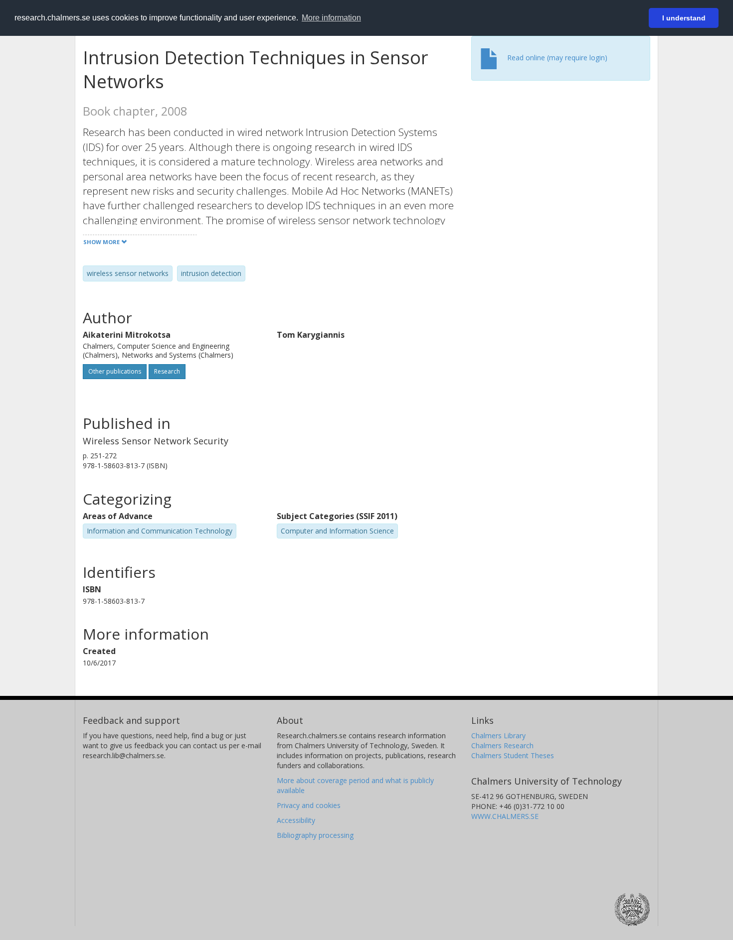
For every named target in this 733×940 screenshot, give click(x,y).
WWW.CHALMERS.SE (505, 816)
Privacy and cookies (309, 805)
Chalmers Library (498, 735)
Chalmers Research (502, 745)
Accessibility (296, 820)
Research (167, 371)
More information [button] (331, 17)
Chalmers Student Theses (512, 755)
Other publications (114, 371)
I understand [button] (684, 18)
